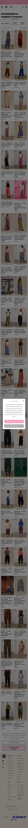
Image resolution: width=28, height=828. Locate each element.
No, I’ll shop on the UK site (14, 426)
